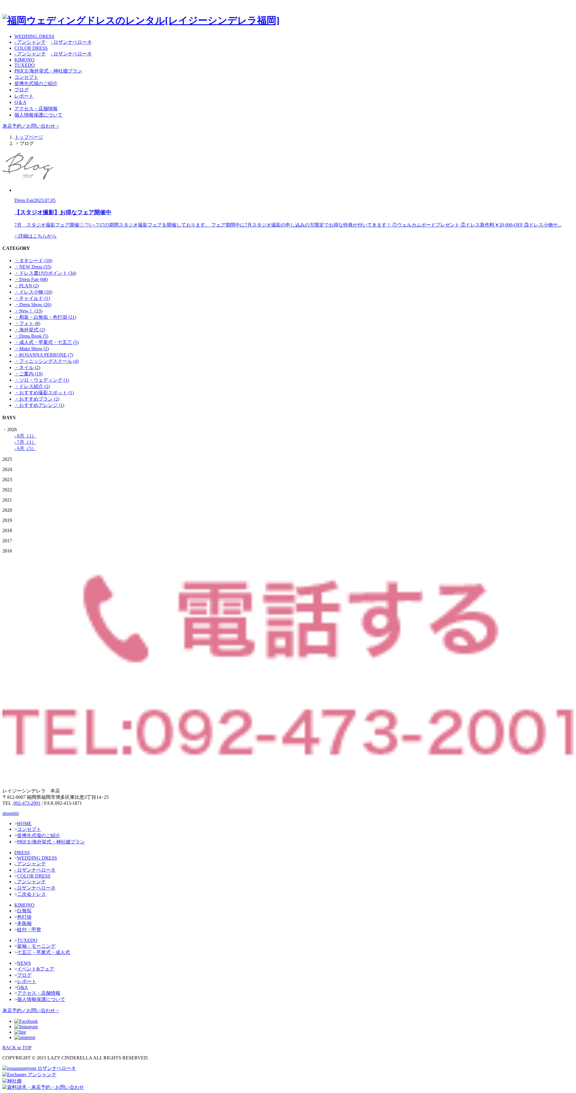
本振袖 (24, 923)
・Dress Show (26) (32, 304)
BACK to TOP (17, 1047)
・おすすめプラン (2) (36, 398)
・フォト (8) (27, 323)
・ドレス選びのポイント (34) (45, 273)
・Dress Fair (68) (31, 279)
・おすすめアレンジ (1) (39, 405)
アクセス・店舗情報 (36, 108)
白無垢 (24, 910)
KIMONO (24, 59)
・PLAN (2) (26, 285)
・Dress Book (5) (31, 336)
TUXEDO (24, 65)
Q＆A (20, 102)
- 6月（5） (25, 448)
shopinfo (10, 813)
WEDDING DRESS (34, 36)
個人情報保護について (38, 114)
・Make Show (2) (31, 348)
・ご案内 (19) (28, 373)
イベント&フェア (35, 968)
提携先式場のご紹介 (36, 83)
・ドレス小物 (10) (33, 292)
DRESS (22, 852)
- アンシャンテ (30, 42)
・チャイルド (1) (32, 298)
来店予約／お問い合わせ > (30, 126)
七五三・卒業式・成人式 (43, 952)
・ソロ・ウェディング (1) (41, 380)
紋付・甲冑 (29, 929)
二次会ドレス (31, 894)
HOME (24, 823)
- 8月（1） (25, 435)
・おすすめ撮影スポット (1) (44, 392)
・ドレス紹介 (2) (32, 386)
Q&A (22, 987)
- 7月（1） (25, 442)
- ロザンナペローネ (71, 42)
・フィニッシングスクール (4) (46, 361)
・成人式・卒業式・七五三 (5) (46, 342)
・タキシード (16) (33, 260)
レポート (24, 96)
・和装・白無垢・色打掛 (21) (45, 317)
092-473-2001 (27, 803)
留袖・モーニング (36, 946)
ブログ (21, 89)
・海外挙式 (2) (29, 329)
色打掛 (24, 917)
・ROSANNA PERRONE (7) (43, 354)
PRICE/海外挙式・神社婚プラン (48, 70)
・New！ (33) (28, 310)
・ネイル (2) (27, 367)
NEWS (24, 963)
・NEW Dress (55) (32, 266)
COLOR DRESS (31, 48)
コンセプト (26, 77)
